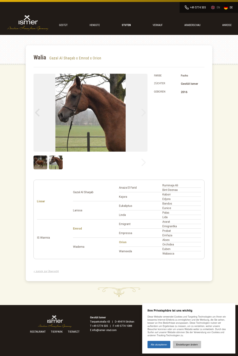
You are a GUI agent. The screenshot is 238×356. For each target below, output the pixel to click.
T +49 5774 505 (99, 325)
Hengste (95, 25)
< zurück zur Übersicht (46, 271)
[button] (37, 112)
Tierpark (57, 331)
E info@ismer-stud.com (103, 330)
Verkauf (158, 25)
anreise (227, 25)
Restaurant (38, 331)
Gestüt (63, 25)
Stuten (126, 25)
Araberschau (192, 25)
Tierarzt (73, 331)
